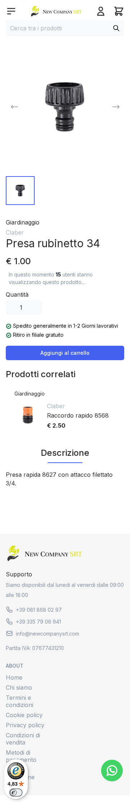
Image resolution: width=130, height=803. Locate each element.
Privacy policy (25, 725)
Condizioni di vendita (23, 739)
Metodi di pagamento (21, 756)
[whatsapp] (112, 770)
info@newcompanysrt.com (47, 633)
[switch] (15, 793)
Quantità (17, 294)
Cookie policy (24, 715)
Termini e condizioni (19, 701)
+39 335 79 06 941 (38, 622)
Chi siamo (19, 687)
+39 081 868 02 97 (39, 610)
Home (14, 677)
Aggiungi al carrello (65, 353)
